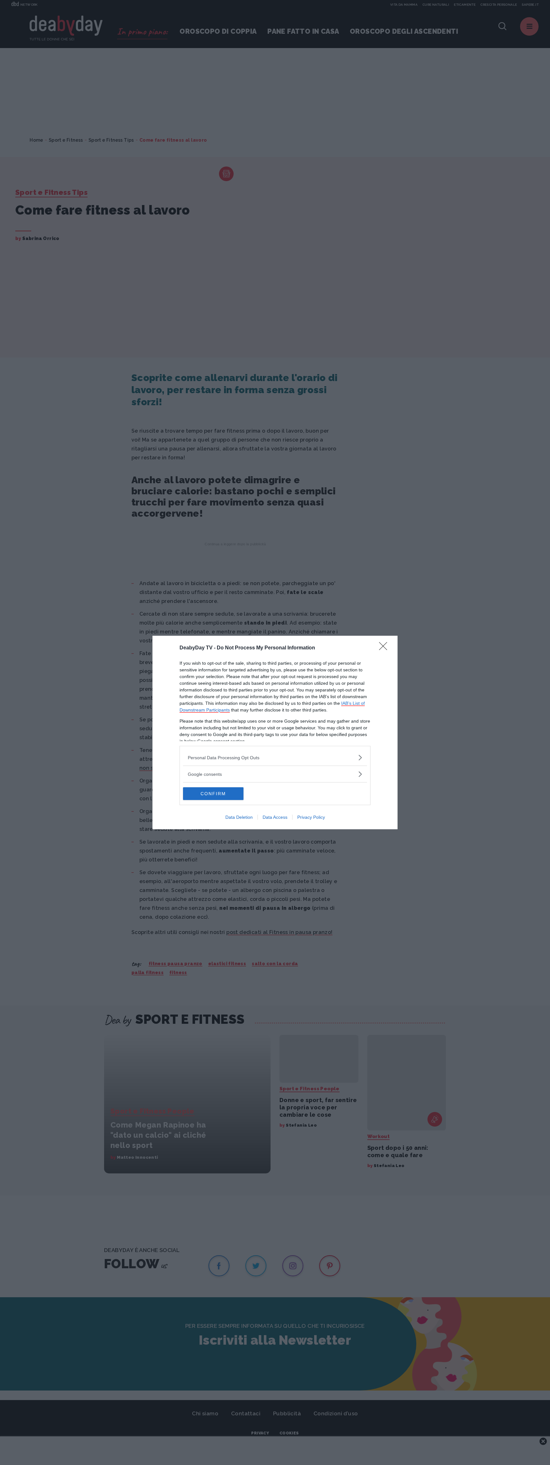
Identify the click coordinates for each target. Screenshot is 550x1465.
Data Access (275, 817)
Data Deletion (239, 817)
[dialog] (275, 732)
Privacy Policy (311, 817)
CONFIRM (213, 793)
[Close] (385, 648)
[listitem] (275, 757)
